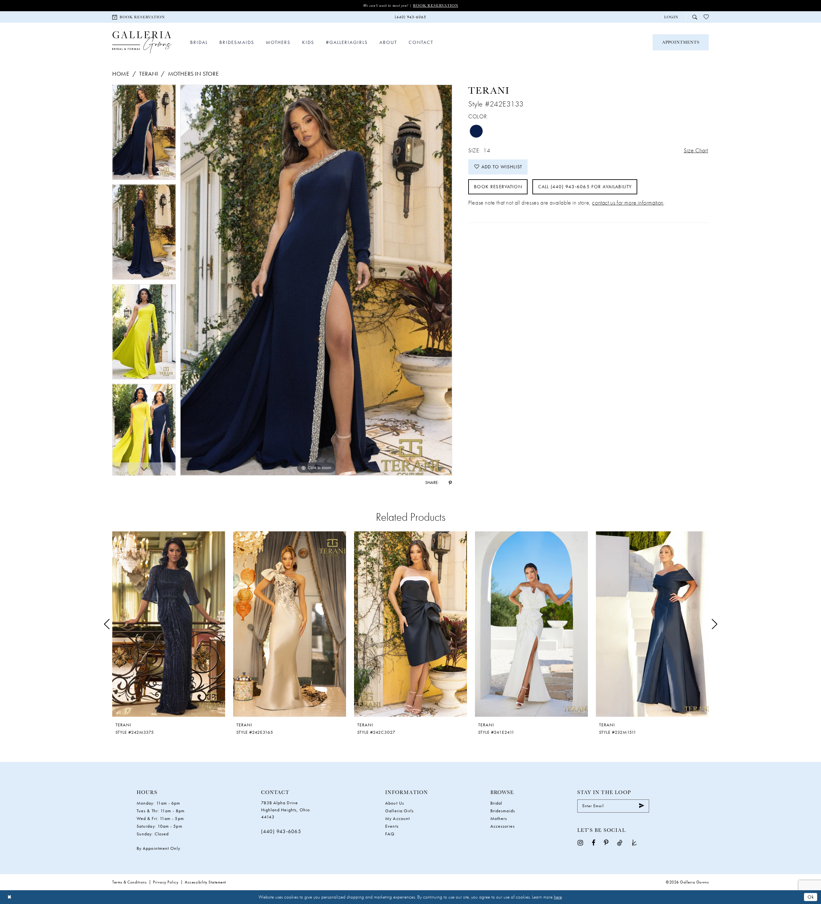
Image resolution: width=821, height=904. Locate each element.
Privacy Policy (165, 882)
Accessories (502, 826)
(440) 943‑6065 (281, 831)
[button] (671, 17)
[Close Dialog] (9, 897)
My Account (397, 818)
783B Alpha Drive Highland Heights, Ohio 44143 (285, 810)
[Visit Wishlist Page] (706, 17)
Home (120, 73)
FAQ (389, 834)
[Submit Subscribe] (641, 806)
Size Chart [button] (696, 150)
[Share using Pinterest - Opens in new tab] (450, 482)
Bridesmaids (502, 811)
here (558, 897)
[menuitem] (138, 16)
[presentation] (168, 624)
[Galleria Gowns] (142, 42)
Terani (148, 73)
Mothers (498, 818)
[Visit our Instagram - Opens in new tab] (580, 843)
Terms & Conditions (129, 882)
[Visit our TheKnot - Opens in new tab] (634, 843)
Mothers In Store (193, 73)
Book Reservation (435, 5)
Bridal (496, 803)
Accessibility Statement (205, 882)
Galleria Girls (399, 811)
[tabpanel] (144, 134)
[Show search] (694, 16)
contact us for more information (628, 202)
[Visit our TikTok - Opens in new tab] (620, 843)
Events (391, 826)
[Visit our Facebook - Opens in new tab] (593, 843)
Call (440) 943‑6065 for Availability (585, 186)
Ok (811, 897)
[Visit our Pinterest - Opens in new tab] (606, 843)
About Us (394, 803)
